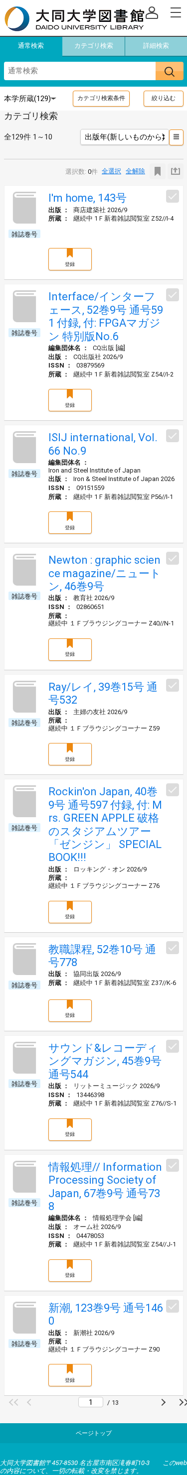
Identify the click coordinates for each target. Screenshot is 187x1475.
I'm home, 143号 (87, 198)
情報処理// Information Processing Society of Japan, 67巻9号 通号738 (105, 1187)
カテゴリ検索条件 (101, 98)
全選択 (111, 171)
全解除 (135, 171)
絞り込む (164, 98)
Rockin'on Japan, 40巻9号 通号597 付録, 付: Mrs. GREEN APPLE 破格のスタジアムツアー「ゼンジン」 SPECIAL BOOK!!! (105, 824)
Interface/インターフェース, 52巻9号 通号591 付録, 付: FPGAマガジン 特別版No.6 (105, 316)
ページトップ (94, 1433)
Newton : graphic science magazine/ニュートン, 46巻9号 (104, 573)
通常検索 (31, 45)
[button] (15, 1402)
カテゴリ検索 (93, 45)
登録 (70, 264)
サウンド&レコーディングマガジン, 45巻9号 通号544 (105, 1061)
